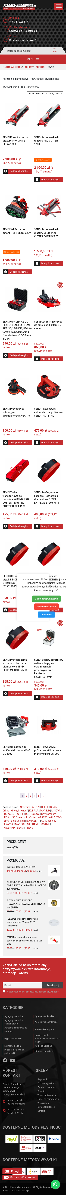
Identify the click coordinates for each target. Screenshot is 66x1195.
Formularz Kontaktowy (23, 1177)
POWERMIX (9, 827)
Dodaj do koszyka (19, 171)
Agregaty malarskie (13, 1016)
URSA (6, 817)
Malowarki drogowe (44, 1029)
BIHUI (7, 820)
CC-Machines (48, 820)
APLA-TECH (55, 817)
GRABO (54, 807)
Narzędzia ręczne (43, 1046)
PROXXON (8, 814)
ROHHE (20, 814)
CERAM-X (8, 824)
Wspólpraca (43, 1103)
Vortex (32, 817)
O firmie (41, 1091)
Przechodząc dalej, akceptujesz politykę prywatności (32, 991)
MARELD (45, 810)
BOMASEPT (33, 820)
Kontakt (41, 1111)
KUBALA (34, 810)
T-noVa (29, 827)
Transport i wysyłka (46, 1095)
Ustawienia (46, 614)
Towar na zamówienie (48, 1099)
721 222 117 (17, 1113)
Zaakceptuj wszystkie (46, 598)
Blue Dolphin (18, 820)
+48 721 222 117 (18, 21)
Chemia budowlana (44, 1051)
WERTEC (43, 817)
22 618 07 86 (17, 1110)
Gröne (6, 810)
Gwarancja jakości (46, 1107)
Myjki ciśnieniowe (12, 1038)
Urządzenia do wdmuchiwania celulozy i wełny (47, 1038)
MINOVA (56, 810)
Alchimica (25, 807)
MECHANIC (33, 824)
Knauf (24, 810)
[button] (30, 59)
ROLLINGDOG (32, 814)
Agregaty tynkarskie (44, 1016)
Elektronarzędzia (12, 1046)
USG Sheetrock (19, 817)
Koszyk (15, 1171)
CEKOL (45, 807)
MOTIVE (45, 824)
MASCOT (20, 824)
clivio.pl (25, 1190)
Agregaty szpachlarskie (46, 1022)
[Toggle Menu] (59, 6)
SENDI (20, 827)
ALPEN (36, 807)
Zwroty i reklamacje (47, 1087)
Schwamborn (48, 814)
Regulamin (42, 1079)
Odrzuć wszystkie (46, 606)
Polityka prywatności (47, 1083)
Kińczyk (15, 810)
